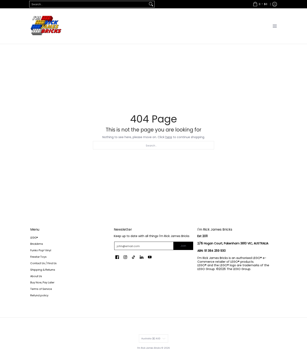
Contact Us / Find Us (43, 263)
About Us (36, 276)
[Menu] (274, 26)
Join (183, 245)
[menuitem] (260, 4)
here (168, 137)
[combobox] (88, 4)
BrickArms (36, 244)
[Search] (151, 4)
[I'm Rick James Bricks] (46, 26)
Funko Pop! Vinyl (40, 250)
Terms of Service (41, 289)
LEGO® (34, 237)
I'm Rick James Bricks (149, 348)
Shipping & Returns (42, 269)
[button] (117, 257)
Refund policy (39, 295)
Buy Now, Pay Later (42, 282)
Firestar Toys (38, 257)
